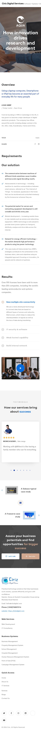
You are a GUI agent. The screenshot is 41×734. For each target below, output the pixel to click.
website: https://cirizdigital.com (13, 611)
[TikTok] (32, 713)
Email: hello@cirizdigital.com (12, 603)
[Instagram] (18, 713)
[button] (11, 470)
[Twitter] (4, 713)
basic (37, 138)
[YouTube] (4, 720)
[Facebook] (35, 144)
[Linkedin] (38, 144)
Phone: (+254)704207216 (11, 607)
